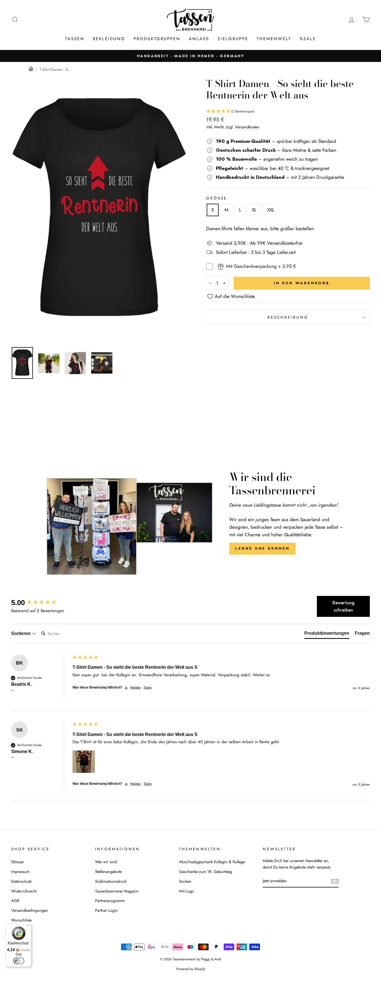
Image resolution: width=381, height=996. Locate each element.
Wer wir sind (106, 862)
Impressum (20, 871)
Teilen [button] (148, 687)
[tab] (326, 634)
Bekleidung (109, 39)
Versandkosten (247, 127)
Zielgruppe (233, 39)
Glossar (17, 862)
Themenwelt (274, 39)
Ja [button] (126, 687)
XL (254, 209)
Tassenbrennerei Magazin (117, 891)
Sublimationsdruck (110, 881)
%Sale (308, 39)
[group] (40, 603)
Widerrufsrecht (24, 891)
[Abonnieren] (335, 881)
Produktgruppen (157, 39)
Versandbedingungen (29, 910)
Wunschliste (21, 920)
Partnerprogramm (110, 900)
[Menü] (28, 926)
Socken (185, 881)
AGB (15, 900)
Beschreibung (287, 317)
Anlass (199, 39)
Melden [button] (135, 687)
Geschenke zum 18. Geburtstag (205, 871)
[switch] (18, 960)
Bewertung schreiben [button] (343, 606)
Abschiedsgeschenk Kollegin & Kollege (212, 862)
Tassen (75, 39)
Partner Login (106, 910)
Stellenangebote (108, 871)
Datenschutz (21, 881)
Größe (216, 198)
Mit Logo (186, 891)
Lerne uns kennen (262, 548)
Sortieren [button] (21, 633)
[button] (288, 111)
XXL (270, 209)
